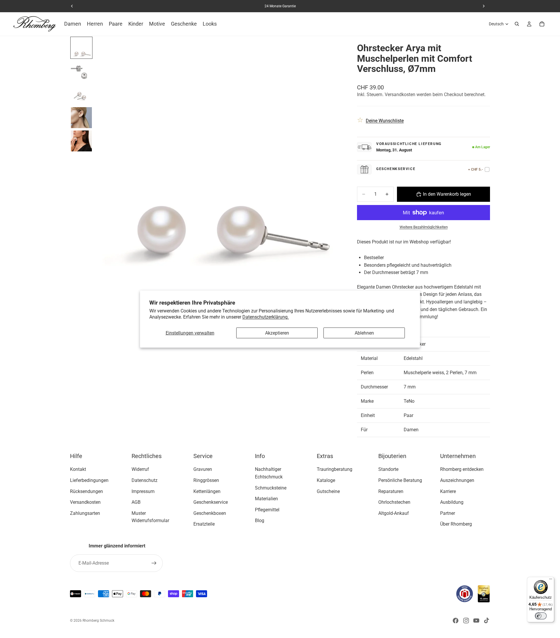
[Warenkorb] (542, 23)
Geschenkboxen (209, 513)
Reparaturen (390, 491)
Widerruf (140, 469)
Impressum (143, 491)
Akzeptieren (277, 333)
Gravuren (202, 469)
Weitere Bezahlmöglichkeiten (424, 227)
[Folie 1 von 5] (81, 47)
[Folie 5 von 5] (81, 140)
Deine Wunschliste (385, 120)
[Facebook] (455, 620)
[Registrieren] (154, 563)
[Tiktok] (486, 620)
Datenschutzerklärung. (265, 317)
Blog (259, 520)
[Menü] (550, 580)
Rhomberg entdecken (462, 469)
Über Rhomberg (456, 524)
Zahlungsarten (85, 513)
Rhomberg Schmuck (98, 620)
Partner (447, 513)
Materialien (266, 498)
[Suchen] (516, 23)
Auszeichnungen (457, 480)
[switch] (541, 615)
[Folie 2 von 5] (81, 71)
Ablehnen (364, 333)
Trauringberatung (334, 469)
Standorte (388, 469)
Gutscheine (328, 491)
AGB (136, 502)
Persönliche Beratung (400, 480)
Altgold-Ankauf (393, 513)
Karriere (448, 491)
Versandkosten (85, 502)
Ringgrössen (206, 480)
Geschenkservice (210, 502)
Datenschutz (145, 480)
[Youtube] (476, 620)
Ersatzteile (204, 524)
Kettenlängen (206, 491)
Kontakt (78, 469)
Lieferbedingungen (89, 480)
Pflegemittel (267, 509)
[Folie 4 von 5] (81, 117)
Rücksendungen (86, 491)
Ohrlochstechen (394, 502)
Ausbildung (451, 502)
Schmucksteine (270, 487)
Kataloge (326, 480)
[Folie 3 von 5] (81, 94)
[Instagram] (466, 620)
